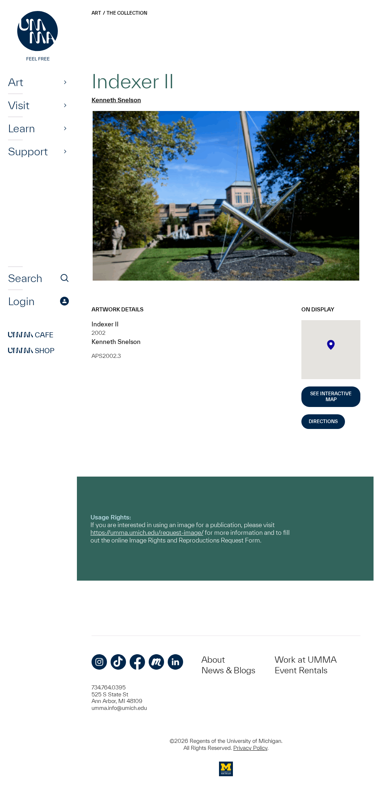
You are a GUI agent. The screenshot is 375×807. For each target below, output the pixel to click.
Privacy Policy (250, 748)
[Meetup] (156, 662)
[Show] (65, 82)
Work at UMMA (306, 660)
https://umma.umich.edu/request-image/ (146, 532)
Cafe (30, 335)
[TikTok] (118, 662)
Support (28, 151)
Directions (323, 421)
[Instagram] (99, 662)
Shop (31, 351)
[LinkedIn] (175, 662)
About (213, 660)
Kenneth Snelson (116, 99)
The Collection (127, 13)
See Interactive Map (331, 396)
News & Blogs (228, 670)
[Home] (38, 36)
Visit (18, 105)
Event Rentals (301, 670)
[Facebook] (137, 662)
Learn (21, 128)
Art (15, 82)
